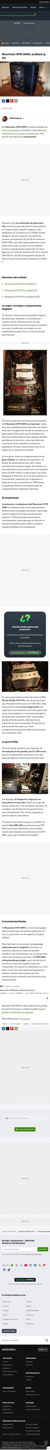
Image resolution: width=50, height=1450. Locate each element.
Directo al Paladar (9, 1391)
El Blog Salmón (31, 1406)
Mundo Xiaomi (8, 1374)
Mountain (17, 1009)
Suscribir (43, 1249)
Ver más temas (9, 1331)
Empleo (5, 1323)
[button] (17, 118)
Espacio (6, 1306)
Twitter (7, 101)
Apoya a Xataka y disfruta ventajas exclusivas (25, 1284)
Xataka (5, 1361)
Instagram (30, 1265)
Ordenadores (16, 1024)
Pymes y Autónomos (33, 1409)
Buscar (47, 1340)
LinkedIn (4, 1269)
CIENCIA (33, 7)
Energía (5, 1310)
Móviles (29, 1306)
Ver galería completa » (11, 986)
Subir (41, 1349)
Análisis (26, 1024)
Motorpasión (30, 1391)
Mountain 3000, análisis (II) (21, 290)
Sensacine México (32, 1427)
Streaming (7, 1301)
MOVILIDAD (43, 7)
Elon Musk (26, 43)
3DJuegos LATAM (32, 1424)
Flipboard (11, 101)
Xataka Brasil (7, 1427)
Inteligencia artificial (10, 1319)
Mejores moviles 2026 (27, 1231)
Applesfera (6, 1368)
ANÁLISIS (5, 7)
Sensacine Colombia (33, 1431)
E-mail (16, 101)
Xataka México (8, 1424)
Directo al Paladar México (12, 1434)
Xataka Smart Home (10, 1371)
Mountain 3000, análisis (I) (21, 283)
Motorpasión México (33, 1434)
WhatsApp (12, 1265)
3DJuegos (29, 1361)
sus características (11, 130)
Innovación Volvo (29, 23)
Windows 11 (30, 1323)
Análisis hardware (40, 1024)
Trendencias (7, 1406)
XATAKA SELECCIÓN (19, 7)
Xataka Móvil (7, 1365)
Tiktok (9, 1269)
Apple (5, 1315)
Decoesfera (7, 1409)
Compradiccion (8, 1413)
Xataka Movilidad (32, 1310)
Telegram (35, 1265)
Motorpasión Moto (32, 1394)
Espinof (28, 1380)
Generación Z (38, 43)
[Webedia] (44, 1)
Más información (28, 1448)
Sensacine (29, 1376)
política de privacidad (33, 1254)
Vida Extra (29, 1365)
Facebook (3, 101)
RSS (40, 1265)
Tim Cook (15, 43)
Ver (26, 1129)
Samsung (29, 1315)
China (7, 43)
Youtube (26, 1265)
